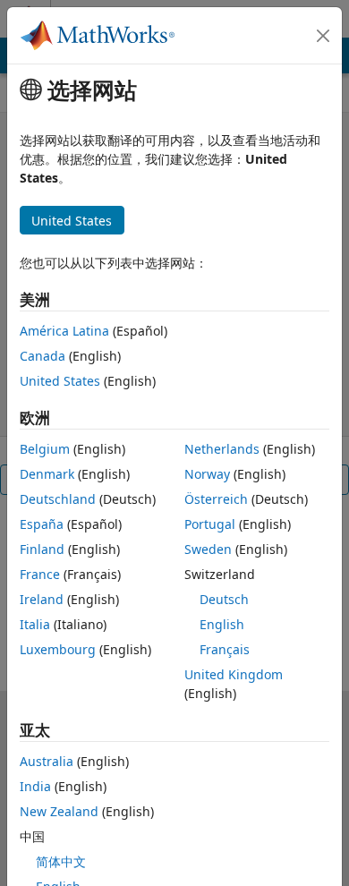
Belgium (45, 448)
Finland (42, 549)
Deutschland (58, 498)
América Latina (64, 330)
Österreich (216, 498)
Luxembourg (58, 649)
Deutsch (224, 599)
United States (60, 380)
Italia (35, 624)
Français (225, 649)
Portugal (209, 523)
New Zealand (59, 811)
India (35, 786)
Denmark (47, 473)
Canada (42, 355)
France (40, 574)
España (42, 523)
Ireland (42, 599)
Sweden (208, 549)
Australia (46, 761)
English (222, 624)
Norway (207, 473)
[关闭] (323, 35)
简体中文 (61, 861)
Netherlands (222, 448)
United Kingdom (233, 674)
